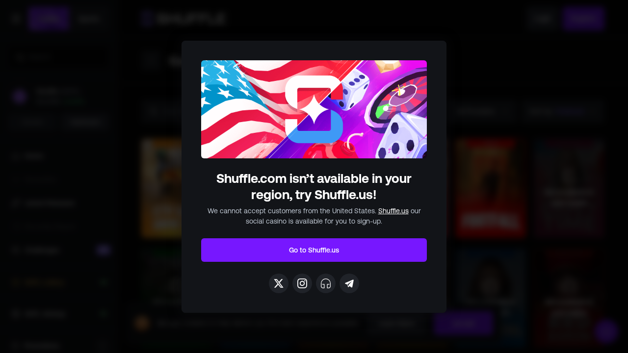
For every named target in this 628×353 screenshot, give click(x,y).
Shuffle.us (393, 211)
